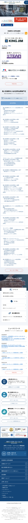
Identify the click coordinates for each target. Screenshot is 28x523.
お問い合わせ (4, 481)
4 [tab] (16, 16)
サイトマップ (5, 493)
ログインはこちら (14, 400)
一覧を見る (14, 83)
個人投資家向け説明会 (8, 296)
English (4, 495)
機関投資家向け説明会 (8, 293)
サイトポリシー (5, 489)
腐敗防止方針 (5, 487)
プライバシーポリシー (6, 491)
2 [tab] (13, 16)
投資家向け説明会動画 (7, 460)
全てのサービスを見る (14, 284)
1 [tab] (12, 16)
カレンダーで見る (14, 270)
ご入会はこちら (14, 403)
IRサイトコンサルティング (9, 308)
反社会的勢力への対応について (8, 485)
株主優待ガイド (6, 320)
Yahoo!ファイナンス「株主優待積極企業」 (13, 316)
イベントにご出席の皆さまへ (14, 421)
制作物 (4, 305)
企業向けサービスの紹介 (14, 387)
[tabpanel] (14, 11)
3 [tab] (15, 16)
